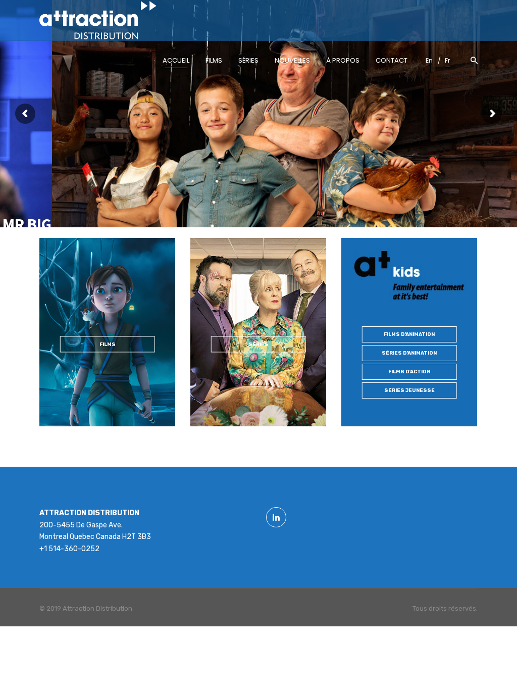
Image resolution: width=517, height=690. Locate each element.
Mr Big (27, 224)
